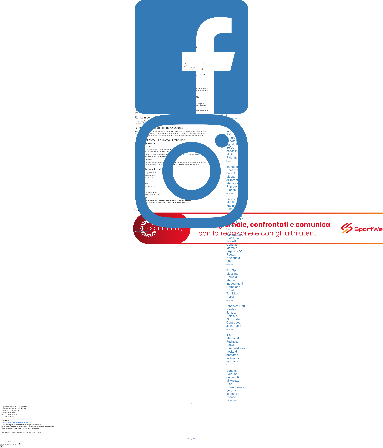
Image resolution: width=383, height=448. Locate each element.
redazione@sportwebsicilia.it (18, 421)
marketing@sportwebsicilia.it (23, 423)
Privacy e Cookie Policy (8, 442)
